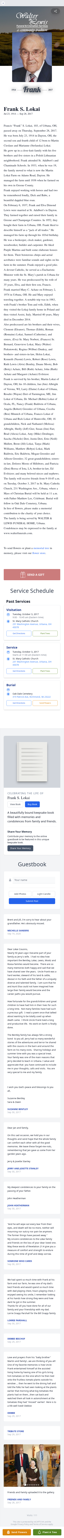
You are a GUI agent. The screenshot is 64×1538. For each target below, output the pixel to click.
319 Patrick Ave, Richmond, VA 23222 (32, 696)
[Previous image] (7, 1465)
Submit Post (32, 901)
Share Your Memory (20, 848)
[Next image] (57, 1465)
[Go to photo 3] (29, 1485)
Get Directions (19, 633)
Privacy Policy (23, 1524)
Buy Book (32, 804)
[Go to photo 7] (36, 1485)
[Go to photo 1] (25, 1485)
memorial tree (41, 548)
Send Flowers (45, 703)
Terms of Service (40, 1524)
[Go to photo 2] (27, 1485)
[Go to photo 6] (34, 1485)
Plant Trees (45, 633)
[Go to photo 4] (31, 1485)
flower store (38, 553)
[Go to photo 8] (38, 1485)
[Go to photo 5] (33, 1485)
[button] (32, 1465)
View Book (15, 804)
